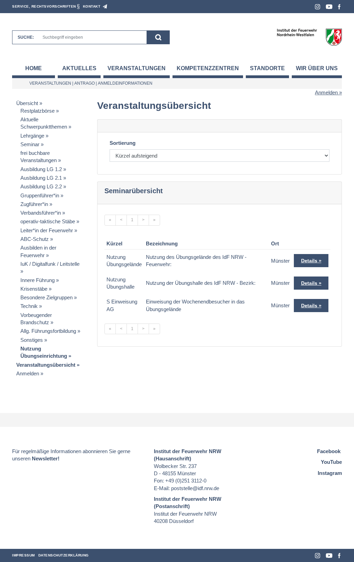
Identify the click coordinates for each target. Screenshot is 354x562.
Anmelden (326, 92)
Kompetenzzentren (208, 68)
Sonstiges (31, 340)
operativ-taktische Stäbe (47, 221)
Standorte (267, 68)
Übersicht (27, 103)
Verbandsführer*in (40, 213)
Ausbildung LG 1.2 (41, 169)
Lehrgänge (32, 136)
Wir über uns (317, 68)
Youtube (329, 6)
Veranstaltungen (137, 68)
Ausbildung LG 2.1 (41, 178)
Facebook (339, 6)
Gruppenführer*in (39, 195)
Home (33, 68)
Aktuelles (79, 68)
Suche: (26, 37)
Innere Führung (37, 280)
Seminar (29, 144)
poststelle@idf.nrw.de (195, 488)
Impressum (23, 555)
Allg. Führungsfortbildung (48, 331)
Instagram (317, 6)
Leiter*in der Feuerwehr (46, 230)
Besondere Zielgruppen (46, 297)
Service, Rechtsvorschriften (44, 6)
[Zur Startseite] (309, 37)
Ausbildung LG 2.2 (41, 186)
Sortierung (123, 143)
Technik (29, 306)
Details (309, 260)
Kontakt (92, 6)
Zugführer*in (34, 204)
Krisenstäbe (33, 289)
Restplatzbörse (37, 111)
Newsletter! (45, 458)
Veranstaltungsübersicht (45, 365)
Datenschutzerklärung (63, 555)
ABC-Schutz (34, 239)
